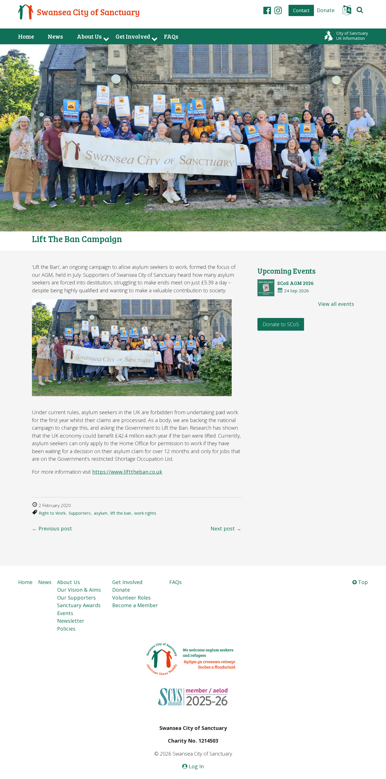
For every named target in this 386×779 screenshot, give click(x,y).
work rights (145, 513)
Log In (195, 766)
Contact (301, 10)
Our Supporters (76, 597)
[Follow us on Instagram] (278, 10)
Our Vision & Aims (79, 589)
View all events (336, 303)
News (55, 36)
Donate (326, 10)
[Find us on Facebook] (267, 10)
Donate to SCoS (281, 324)
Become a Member (135, 605)
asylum (100, 513)
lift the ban (120, 513)
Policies (66, 628)
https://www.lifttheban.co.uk (127, 471)
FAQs (171, 36)
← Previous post (52, 528)
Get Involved (133, 36)
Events (65, 613)
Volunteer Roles (131, 597)
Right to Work (52, 513)
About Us (89, 36)
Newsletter (70, 620)
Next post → (226, 528)
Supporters (80, 513)
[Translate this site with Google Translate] (346, 11)
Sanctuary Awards (79, 605)
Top (362, 582)
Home (26, 36)
